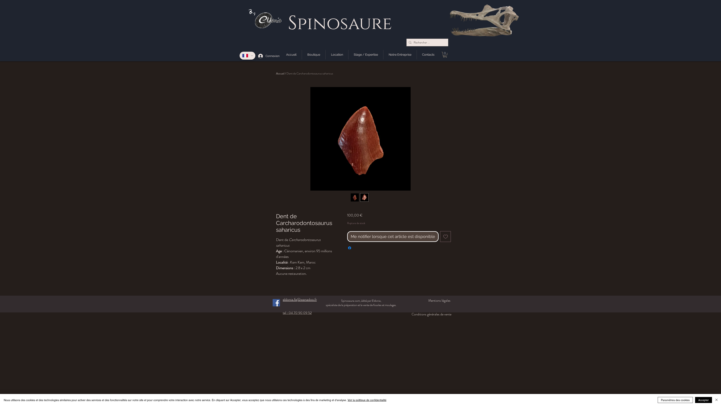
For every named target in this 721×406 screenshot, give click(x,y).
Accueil (280, 73)
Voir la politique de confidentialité (367, 400)
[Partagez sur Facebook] (349, 248)
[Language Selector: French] (247, 56)
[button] (445, 55)
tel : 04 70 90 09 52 (297, 312)
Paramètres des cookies (675, 400)
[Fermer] (716, 400)
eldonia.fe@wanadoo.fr (300, 299)
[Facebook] (276, 302)
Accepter (703, 400)
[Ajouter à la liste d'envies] (445, 236)
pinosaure (344, 24)
